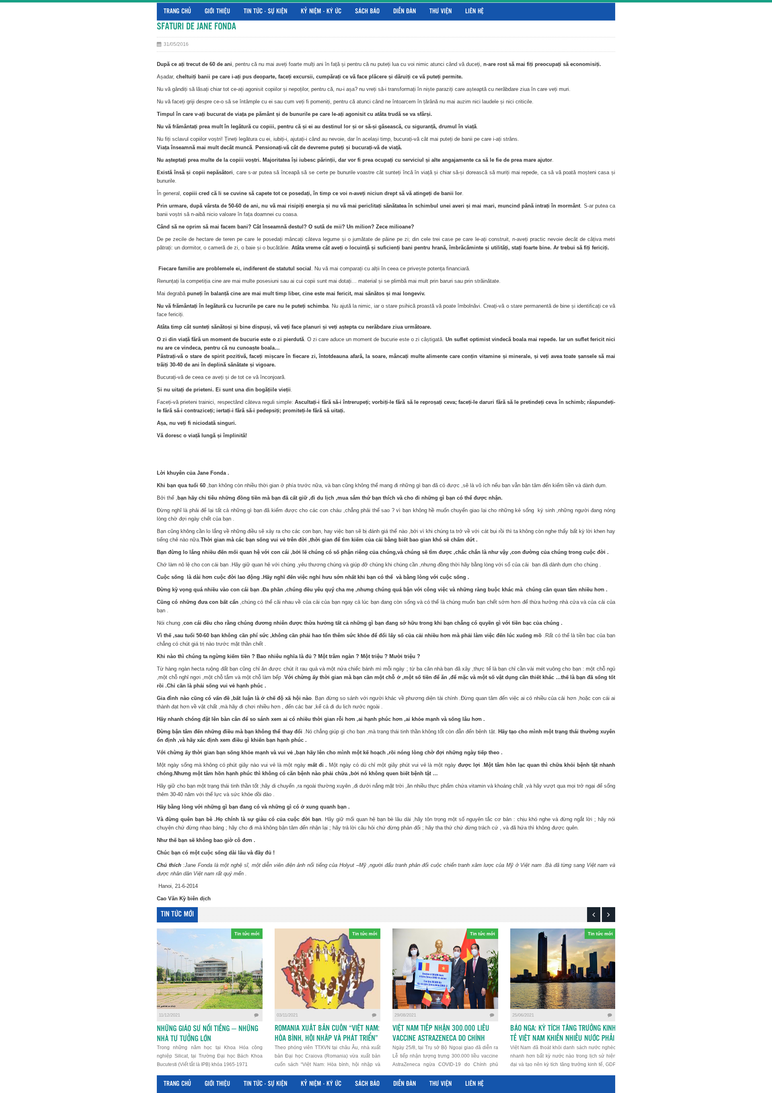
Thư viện (440, 11)
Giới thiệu (217, 11)
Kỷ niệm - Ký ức (321, 11)
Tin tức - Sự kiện (265, 11)
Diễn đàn (404, 11)
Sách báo (367, 11)
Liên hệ (474, 11)
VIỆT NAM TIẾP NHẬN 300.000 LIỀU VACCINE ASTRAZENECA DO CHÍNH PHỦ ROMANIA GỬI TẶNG (440, 1038)
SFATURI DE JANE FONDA (196, 27)
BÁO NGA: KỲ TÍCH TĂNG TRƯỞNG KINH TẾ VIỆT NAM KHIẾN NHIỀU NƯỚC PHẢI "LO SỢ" (563, 1038)
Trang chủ (177, 11)
